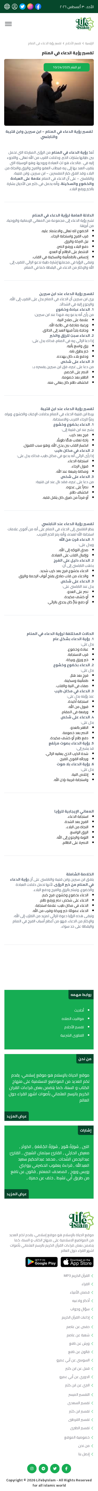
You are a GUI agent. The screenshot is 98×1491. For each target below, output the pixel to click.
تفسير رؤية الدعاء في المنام (44, 43)
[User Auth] (14, 6)
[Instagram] (32, 1468)
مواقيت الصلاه (73, 1018)
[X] (55, 1468)
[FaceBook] (66, 1468)
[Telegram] (43, 1468)
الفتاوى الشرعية (72, 1035)
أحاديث (79, 1010)
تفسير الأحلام (73, 43)
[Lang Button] (7, 6)
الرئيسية (89, 43)
